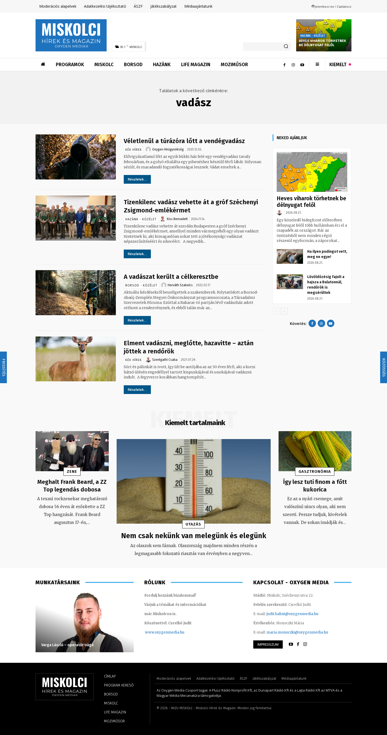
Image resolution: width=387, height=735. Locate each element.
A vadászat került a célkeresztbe (171, 276)
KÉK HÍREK (133, 150)
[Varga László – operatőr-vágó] (85, 622)
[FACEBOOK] (298, 644)
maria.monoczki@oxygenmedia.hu (297, 632)
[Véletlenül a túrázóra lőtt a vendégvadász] (76, 156)
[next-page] (284, 311)
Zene (72, 471)
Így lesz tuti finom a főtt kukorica (315, 485)
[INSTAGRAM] (305, 644)
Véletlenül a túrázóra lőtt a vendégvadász (184, 141)
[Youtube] (302, 65)
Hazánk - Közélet (312, 35)
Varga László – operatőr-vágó (67, 645)
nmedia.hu (175, 632)
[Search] (286, 46)
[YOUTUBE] (291, 644)
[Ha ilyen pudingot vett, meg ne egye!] (290, 256)
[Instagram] (293, 65)
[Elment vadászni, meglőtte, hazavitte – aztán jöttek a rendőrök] (76, 359)
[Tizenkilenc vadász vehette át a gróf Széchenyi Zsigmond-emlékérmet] (76, 218)
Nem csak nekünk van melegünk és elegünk (193, 535)
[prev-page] (275, 311)
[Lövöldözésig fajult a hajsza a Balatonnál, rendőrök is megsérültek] (290, 281)
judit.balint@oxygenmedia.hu (292, 614)
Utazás (193, 524)
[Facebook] (284, 65)
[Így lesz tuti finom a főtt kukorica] (315, 451)
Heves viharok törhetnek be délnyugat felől (322, 43)
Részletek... (137, 179)
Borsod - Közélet (141, 285)
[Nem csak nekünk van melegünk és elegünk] (194, 481)
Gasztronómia (315, 471)
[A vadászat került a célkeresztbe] (76, 292)
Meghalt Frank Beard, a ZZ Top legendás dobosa (72, 485)
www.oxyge (155, 632)
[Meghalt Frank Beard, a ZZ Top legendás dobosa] (72, 451)
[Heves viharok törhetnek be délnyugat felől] (312, 172)
